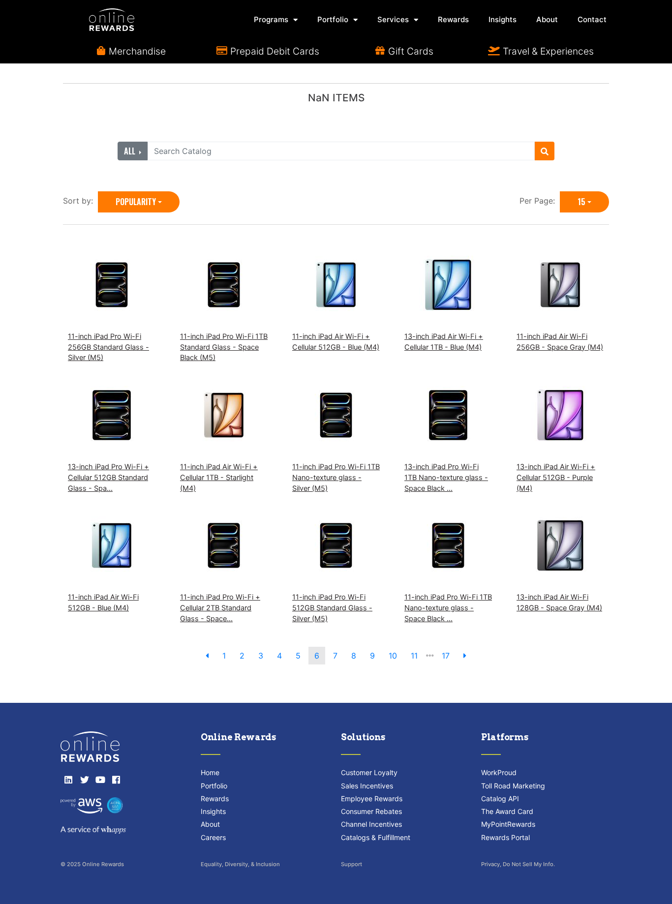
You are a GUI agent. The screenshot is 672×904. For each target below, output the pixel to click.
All (130, 151)
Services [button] (393, 19)
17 (446, 656)
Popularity (136, 202)
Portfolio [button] (332, 19)
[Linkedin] (68, 779)
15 (581, 202)
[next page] (465, 655)
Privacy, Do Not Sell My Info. (518, 864)
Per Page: (539, 201)
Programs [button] (271, 19)
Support (351, 864)
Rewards (453, 19)
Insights (503, 19)
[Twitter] (84, 779)
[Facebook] (116, 779)
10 (393, 656)
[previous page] (207, 655)
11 (414, 656)
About (547, 19)
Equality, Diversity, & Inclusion (240, 864)
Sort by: (80, 201)
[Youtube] (100, 779)
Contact (592, 19)
